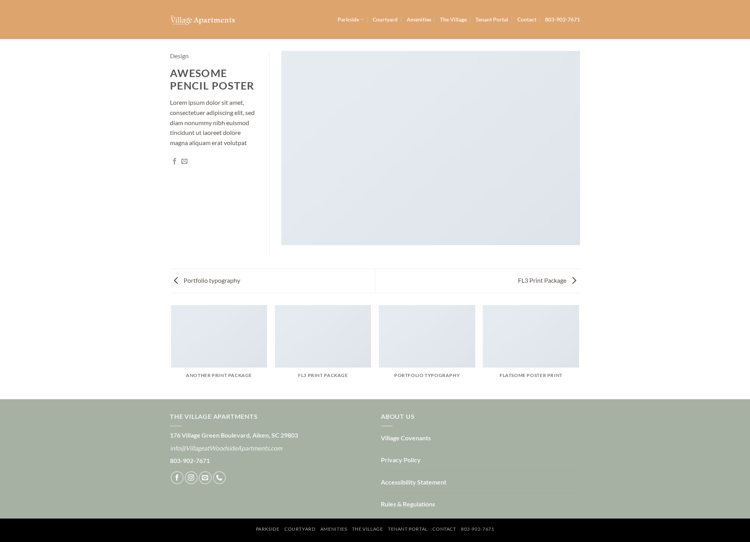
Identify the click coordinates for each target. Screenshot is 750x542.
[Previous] (171, 351)
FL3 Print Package (543, 280)
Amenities (419, 19)
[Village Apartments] (202, 19)
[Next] (579, 351)
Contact (526, 19)
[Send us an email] (205, 477)
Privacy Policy (401, 459)
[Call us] (219, 477)
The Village (453, 19)
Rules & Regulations (408, 504)
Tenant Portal (491, 19)
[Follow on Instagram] (191, 477)
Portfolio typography (211, 280)
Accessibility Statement (413, 482)
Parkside (348, 19)
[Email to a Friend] (184, 161)
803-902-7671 (562, 19)
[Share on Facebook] (174, 161)
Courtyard (385, 19)
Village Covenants (406, 437)
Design (179, 55)
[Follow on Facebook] (177, 477)
